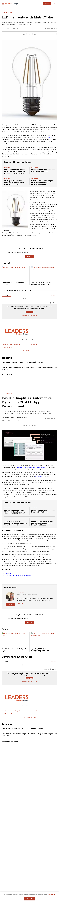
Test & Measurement (8, 393)
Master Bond (6, 347)
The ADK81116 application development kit (20, 575)
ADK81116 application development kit (34, 468)
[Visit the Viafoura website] (53, 303)
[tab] (6, 295)
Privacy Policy (51, 894)
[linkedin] (27, 34)
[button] (3, 4)
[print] (56, 34)
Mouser (33, 344)
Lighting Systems (7, 12)
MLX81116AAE (39, 476)
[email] (35, 34)
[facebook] (24, 34)
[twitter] (29, 34)
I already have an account (30, 315)
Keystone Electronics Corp (10, 344)
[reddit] (32, 34)
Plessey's (50, 137)
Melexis (8, 573)
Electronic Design (22, 417)
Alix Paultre (5, 417)
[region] (29, 299)
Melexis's (19, 468)
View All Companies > (29, 351)
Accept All (29, 898)
